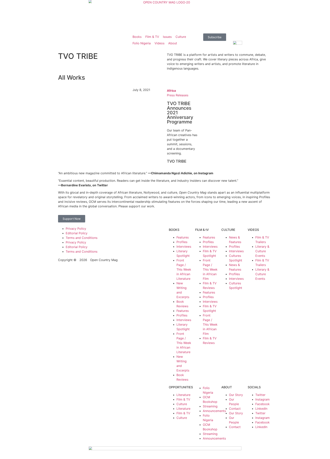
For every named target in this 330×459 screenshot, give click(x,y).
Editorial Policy (76, 233)
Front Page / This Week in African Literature (183, 269)
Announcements (214, 411)
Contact (235, 408)
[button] (137, 36)
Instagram (262, 399)
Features (182, 237)
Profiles (181, 242)
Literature (183, 395)
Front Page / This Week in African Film (210, 269)
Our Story (236, 395)
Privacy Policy (76, 228)
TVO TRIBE (176, 161)
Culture (181, 404)
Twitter (260, 395)
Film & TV (183, 399)
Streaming (210, 406)
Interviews (183, 246)
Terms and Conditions (81, 238)
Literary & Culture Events (262, 251)
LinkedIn (261, 408)
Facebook (262, 404)
